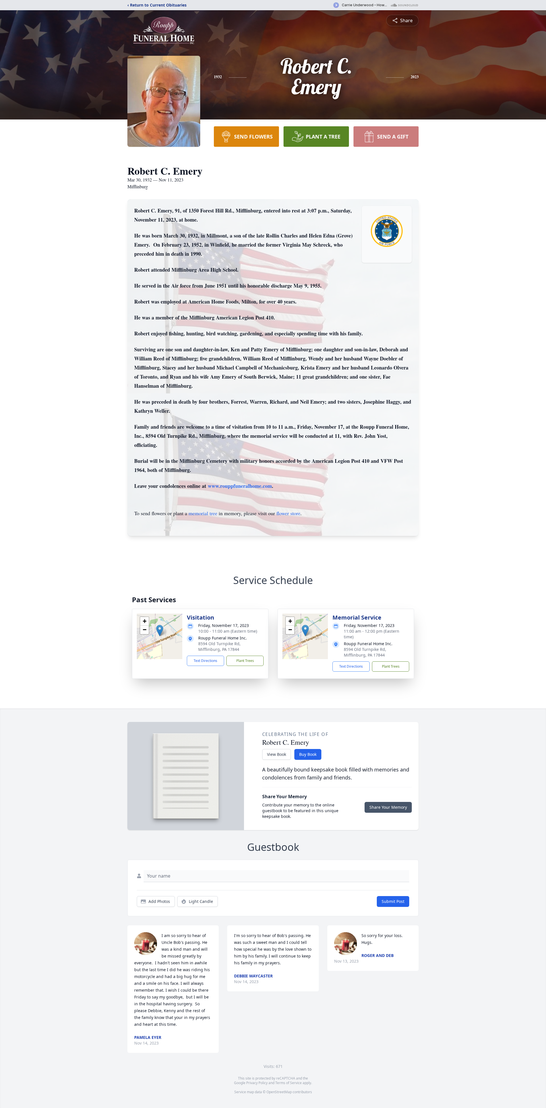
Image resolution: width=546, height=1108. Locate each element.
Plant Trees (245, 660)
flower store (288, 513)
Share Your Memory (388, 807)
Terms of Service (288, 1082)
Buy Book (308, 754)
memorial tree (203, 513)
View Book (276, 754)
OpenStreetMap (279, 1092)
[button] (159, 630)
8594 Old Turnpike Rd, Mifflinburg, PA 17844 (219, 646)
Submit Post (393, 901)
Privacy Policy (257, 1082)
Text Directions (205, 660)
